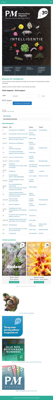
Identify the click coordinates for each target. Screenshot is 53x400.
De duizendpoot (13, 175)
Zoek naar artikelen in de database (26, 313)
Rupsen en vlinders (14, 161)
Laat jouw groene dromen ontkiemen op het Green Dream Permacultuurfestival (17, 194)
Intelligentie (12, 171)
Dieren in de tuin (43, 176)
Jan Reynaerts (33, 233)
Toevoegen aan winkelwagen (22, 103)
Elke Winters (32, 164)
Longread (41, 171)
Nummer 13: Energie (17, 277)
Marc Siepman (33, 130)
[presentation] (48, 240)
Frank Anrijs (32, 152)
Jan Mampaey (33, 166)
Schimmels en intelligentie (16, 143)
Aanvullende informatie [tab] (10, 119)
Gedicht (41, 233)
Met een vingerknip (14, 204)
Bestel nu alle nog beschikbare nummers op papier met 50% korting (26, 362)
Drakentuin (12, 164)
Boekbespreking (43, 229)
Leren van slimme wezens (16, 157)
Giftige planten (43, 148)
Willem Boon (32, 138)
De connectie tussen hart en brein (18, 134)
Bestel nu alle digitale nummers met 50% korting (26, 390)
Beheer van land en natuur (16, 139)
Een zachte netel (13, 200)
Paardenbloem (13, 225)
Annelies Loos (33, 210)
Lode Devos (32, 215)
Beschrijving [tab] (7, 116)
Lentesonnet (12, 233)
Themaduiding (43, 130)
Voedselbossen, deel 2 (15, 208)
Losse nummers (10, 111)
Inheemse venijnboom (15, 148)
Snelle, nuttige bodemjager (16, 176)
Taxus (10, 147)
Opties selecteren (17, 282)
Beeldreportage (43, 161)
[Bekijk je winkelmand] (51, 2)
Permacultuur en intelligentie (17, 130)
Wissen (43, 96)
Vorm (4, 95)
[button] (17, 286)
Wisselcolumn (43, 204)
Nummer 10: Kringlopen (42, 277)
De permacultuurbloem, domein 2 (18, 137)
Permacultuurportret (44, 165)
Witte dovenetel (13, 199)
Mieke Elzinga (33, 187)
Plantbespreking (43, 199)
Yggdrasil (31, 161)
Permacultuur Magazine (34, 397)
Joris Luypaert (33, 176)
